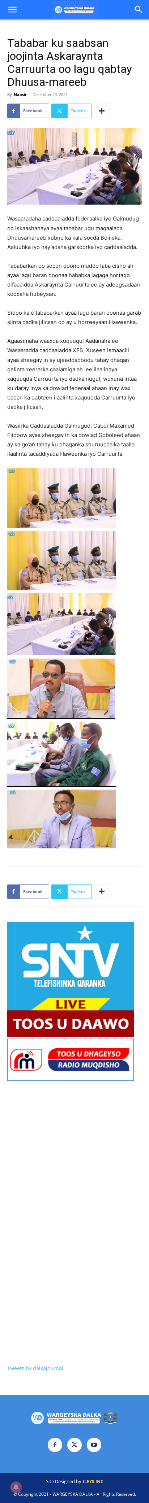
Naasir (20, 94)
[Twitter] (74, 1445)
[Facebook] (55, 1445)
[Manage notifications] (16, 1487)
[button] (12, 9)
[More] (102, 111)
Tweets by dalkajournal (35, 1368)
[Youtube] (94, 1445)
